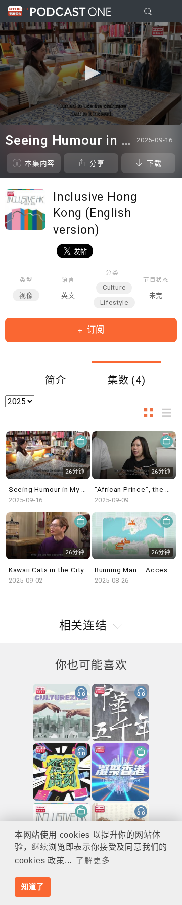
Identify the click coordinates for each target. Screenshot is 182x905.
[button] (91, 73)
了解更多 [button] (93, 860)
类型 (26, 279)
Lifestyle (114, 302)
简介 (55, 380)
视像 (26, 295)
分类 (112, 272)
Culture (114, 288)
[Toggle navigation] (166, 11)
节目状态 (156, 279)
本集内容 (40, 163)
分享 (97, 163)
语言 (68, 279)
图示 (151, 412)
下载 (154, 163)
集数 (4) (127, 380)
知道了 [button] (32, 887)
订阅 (94, 329)
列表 (169, 412)
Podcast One (70, 11)
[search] (148, 11)
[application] (91, 73)
